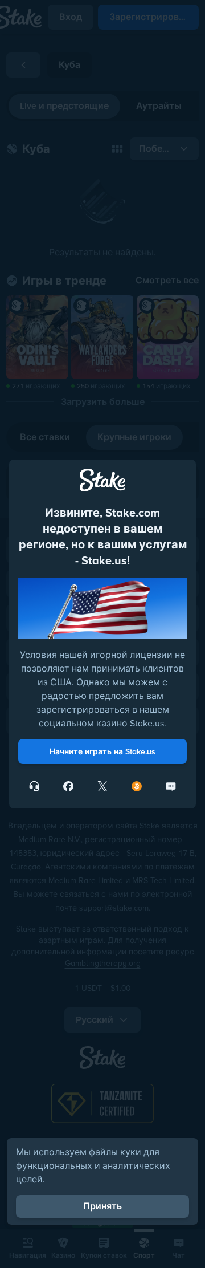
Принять (102, 1206)
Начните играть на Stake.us (102, 751)
